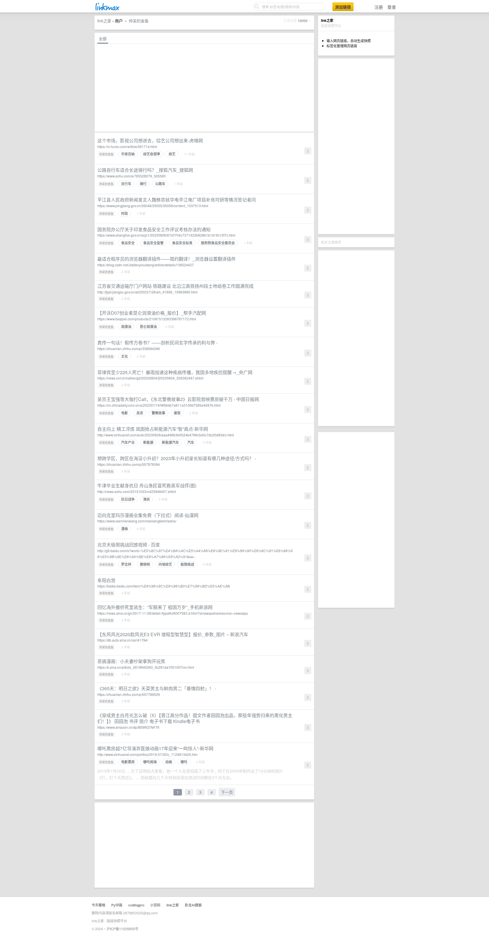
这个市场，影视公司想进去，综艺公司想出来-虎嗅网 (150, 140)
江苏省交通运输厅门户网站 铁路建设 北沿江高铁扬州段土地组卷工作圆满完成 (175, 286)
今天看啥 (98, 905)
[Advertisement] (356, 146)
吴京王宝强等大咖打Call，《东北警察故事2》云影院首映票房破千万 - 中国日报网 (178, 399)
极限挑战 (187, 564)
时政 (124, 213)
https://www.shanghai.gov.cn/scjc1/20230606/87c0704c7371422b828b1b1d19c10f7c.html (166, 235)
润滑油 (126, 326)
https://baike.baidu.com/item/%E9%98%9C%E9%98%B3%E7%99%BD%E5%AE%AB (163, 586)
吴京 (139, 412)
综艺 (172, 153)
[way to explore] (107, 10)
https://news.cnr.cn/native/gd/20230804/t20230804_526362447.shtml (150, 378)
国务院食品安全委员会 (218, 242)
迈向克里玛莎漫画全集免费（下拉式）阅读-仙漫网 (147, 515)
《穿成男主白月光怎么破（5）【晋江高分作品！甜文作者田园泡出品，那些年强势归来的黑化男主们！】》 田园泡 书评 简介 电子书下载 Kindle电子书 (194, 718)
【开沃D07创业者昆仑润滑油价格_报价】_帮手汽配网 (151, 313)
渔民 (146, 499)
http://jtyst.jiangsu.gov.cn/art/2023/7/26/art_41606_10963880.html (147, 292)
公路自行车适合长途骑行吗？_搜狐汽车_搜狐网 (145, 170)
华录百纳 (128, 153)
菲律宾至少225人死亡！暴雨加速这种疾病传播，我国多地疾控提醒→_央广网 (174, 372)
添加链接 (343, 7)
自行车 (126, 183)
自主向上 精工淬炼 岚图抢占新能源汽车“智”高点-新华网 (152, 429)
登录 (391, 7)
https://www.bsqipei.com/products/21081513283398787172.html (146, 318)
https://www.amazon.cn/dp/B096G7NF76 (128, 727)
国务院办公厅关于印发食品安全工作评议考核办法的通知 (154, 229)
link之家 (104, 20)
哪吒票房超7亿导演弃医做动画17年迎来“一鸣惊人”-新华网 (155, 748)
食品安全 (128, 242)
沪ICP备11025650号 (122, 928)
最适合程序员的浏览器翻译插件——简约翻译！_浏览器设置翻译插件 (166, 259)
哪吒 (184, 761)
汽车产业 (128, 442)
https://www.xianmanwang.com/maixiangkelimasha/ (136, 520)
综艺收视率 (151, 153)
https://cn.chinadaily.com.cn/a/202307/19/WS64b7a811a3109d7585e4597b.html (159, 405)
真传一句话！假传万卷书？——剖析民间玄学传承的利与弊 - (157, 342)
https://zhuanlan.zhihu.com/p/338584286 (128, 348)
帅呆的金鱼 (139, 20)
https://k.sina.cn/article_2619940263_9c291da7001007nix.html (145, 667)
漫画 (124, 528)
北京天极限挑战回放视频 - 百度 (128, 544)
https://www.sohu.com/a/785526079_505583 (131, 175)
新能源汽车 (170, 442)
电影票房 (128, 761)
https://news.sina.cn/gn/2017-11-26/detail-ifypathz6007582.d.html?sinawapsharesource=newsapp (172, 613)
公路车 (160, 183)
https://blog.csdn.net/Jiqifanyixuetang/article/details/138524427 (145, 264)
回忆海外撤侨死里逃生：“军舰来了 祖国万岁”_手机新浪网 (155, 607)
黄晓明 (145, 564)
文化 (124, 356)
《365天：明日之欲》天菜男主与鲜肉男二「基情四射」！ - (156, 688)
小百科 (155, 905)
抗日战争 (128, 499)
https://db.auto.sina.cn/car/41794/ (122, 640)
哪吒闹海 (150, 761)
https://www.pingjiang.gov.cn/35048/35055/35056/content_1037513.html (152, 205)
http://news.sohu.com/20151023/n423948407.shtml (136, 491)
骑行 (143, 183)
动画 (168, 761)
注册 (378, 7)
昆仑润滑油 (148, 326)
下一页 (227, 792)
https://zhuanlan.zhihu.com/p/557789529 (128, 694)
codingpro (136, 905)
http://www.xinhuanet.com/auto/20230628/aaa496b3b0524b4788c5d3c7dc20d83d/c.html (165, 434)
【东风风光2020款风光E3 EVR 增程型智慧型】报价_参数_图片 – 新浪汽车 (172, 634)
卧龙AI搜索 (193, 905)
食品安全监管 (153, 242)
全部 (103, 38)
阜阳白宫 (106, 580)
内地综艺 (165, 564)
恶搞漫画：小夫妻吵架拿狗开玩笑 (131, 661)
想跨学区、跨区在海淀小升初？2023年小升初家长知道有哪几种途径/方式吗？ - (176, 458)
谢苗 (177, 412)
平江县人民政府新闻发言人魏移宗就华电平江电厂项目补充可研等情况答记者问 (176, 199)
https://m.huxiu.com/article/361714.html (127, 146)
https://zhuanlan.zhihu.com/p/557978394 (128, 464)
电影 (124, 412)
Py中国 (116, 905)
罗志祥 (126, 564)
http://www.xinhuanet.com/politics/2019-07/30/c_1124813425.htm (147, 754)
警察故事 (158, 412)
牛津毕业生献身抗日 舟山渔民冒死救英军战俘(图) (146, 485)
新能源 (148, 442)
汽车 (190, 442)
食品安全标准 (182, 242)
